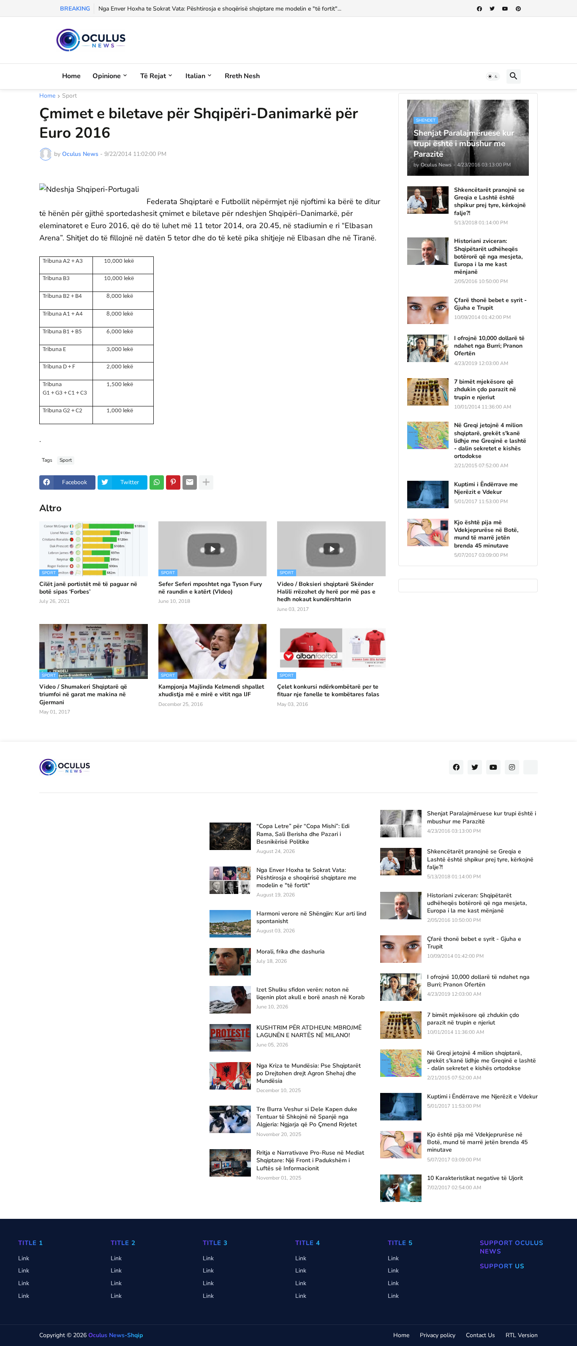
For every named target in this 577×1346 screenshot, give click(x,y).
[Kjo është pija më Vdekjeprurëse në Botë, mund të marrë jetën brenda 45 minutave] (428, 532)
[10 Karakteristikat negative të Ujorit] (401, 1188)
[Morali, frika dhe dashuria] (230, 961)
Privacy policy (437, 1335)
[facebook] (479, 9)
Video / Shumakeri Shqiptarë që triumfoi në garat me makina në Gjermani (83, 694)
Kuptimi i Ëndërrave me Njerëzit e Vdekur (486, 488)
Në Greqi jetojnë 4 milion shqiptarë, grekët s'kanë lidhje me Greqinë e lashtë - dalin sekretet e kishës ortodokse (490, 441)
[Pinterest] (173, 482)
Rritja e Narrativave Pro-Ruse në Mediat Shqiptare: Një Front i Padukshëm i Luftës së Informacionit (310, 1160)
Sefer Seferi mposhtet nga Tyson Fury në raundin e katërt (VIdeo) (210, 588)
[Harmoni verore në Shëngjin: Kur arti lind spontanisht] (230, 923)
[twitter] (492, 9)
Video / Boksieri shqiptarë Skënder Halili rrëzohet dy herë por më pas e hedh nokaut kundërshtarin (326, 591)
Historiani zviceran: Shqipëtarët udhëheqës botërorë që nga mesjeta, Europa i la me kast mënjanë (488, 256)
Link (23, 1258)
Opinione (107, 76)
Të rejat (153, 76)
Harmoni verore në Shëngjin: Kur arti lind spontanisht (311, 917)
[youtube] (505, 9)
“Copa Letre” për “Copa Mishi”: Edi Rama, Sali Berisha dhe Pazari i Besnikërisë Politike (302, 834)
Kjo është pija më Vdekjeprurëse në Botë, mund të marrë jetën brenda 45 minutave (486, 534)
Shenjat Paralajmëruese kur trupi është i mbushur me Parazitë (481, 817)
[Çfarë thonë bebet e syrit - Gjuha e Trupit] (428, 310)
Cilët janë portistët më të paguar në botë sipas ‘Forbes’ (88, 588)
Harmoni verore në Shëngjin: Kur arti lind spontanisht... (171, 9)
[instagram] (512, 767)
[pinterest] (518, 9)
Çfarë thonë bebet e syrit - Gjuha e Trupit (490, 304)
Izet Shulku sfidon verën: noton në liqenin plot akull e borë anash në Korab (310, 993)
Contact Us (480, 1335)
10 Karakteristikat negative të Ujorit (475, 1178)
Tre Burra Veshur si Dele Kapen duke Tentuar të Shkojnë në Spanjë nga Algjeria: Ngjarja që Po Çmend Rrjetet (306, 1117)
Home (71, 76)
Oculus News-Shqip (115, 1335)
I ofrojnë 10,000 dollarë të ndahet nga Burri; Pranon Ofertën (489, 346)
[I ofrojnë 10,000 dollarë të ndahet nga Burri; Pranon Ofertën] (428, 348)
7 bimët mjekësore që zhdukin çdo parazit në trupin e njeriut (485, 389)
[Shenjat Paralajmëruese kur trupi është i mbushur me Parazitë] (401, 823)
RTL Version (522, 1335)
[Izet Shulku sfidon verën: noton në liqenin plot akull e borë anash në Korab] (230, 1000)
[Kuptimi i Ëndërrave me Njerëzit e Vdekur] (428, 494)
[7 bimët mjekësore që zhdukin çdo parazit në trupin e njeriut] (428, 392)
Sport (69, 96)
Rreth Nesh (242, 76)
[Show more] (206, 482)
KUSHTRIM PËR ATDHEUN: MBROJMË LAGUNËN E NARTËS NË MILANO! (309, 1031)
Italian (195, 76)
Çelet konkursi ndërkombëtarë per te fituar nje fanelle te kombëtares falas (328, 690)
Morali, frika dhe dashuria (290, 952)
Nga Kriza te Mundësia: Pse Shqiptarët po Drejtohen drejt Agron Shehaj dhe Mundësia (308, 1073)
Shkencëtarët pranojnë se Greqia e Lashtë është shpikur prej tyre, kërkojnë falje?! (490, 201)
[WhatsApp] (157, 482)
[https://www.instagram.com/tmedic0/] (530, 767)
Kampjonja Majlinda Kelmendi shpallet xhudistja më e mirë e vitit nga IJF (211, 690)
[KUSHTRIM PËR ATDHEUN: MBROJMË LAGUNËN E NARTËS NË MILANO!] (230, 1038)
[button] (493, 76)
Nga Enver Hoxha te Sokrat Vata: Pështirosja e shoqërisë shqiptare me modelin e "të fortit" (306, 877)
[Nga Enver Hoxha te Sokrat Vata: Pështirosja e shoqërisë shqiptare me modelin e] (230, 880)
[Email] (189, 482)
